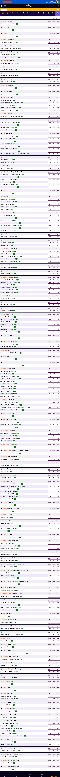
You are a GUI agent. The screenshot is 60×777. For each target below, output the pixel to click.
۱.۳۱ (58, 478)
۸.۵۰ (58, 136)
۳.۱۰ (50, 69)
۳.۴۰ (54, 69)
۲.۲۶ (58, 531)
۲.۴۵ (50, 573)
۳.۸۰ (54, 36)
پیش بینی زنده (42, 776)
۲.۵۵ (50, 209)
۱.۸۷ (50, 187)
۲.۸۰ (58, 110)
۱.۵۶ (50, 179)
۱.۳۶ (50, 317)
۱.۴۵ (50, 30)
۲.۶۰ (50, 256)
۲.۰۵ (58, 107)
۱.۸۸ (50, 230)
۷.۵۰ (58, 280)
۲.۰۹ (50, 228)
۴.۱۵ (54, 81)
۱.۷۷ (58, 329)
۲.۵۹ (58, 130)
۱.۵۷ (58, 290)
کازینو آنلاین (18, 776)
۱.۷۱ (50, 204)
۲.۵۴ (50, 130)
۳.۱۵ (54, 110)
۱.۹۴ (50, 105)
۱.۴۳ (50, 379)
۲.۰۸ (50, 75)
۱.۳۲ (58, 63)
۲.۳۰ (50, 110)
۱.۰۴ (50, 236)
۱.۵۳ (50, 254)
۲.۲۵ (58, 69)
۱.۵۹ (50, 81)
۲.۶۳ (58, 207)
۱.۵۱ (50, 116)
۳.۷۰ (58, 75)
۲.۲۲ (50, 386)
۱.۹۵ (50, 177)
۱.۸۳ (50, 424)
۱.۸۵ (50, 223)
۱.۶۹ (50, 220)
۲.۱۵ (50, 726)
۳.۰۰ (54, 48)
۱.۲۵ (50, 57)
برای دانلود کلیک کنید (7, 1)
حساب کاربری (6, 776)
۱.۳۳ (50, 100)
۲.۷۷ (50, 602)
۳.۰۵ (54, 75)
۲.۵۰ (58, 182)
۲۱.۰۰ (58, 298)
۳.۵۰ (50, 174)
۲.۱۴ (58, 396)
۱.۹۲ (58, 407)
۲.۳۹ (58, 184)
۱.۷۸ (50, 511)
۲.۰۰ (58, 471)
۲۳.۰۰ (58, 236)
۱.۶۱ (58, 605)
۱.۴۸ (50, 88)
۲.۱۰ (50, 410)
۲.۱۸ (58, 127)
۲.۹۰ (50, 218)
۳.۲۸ (54, 105)
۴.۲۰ (58, 141)
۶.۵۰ (58, 590)
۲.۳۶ (50, 184)
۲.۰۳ (50, 653)
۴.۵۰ (54, 30)
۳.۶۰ (54, 138)
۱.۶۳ (50, 138)
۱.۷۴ (58, 174)
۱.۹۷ (58, 405)
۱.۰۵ (50, 298)
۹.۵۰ (58, 24)
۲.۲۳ (50, 143)
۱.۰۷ (50, 436)
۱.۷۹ (58, 393)
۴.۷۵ (50, 36)
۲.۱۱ (58, 567)
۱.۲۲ (50, 24)
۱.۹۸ (50, 607)
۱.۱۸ (50, 102)
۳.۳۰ (54, 143)
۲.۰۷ (50, 202)
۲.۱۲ (50, 225)
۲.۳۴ (58, 215)
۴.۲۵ (54, 179)
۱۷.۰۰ (58, 453)
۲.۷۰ (58, 153)
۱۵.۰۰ (58, 159)
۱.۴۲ (50, 162)
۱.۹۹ (50, 416)
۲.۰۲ (50, 684)
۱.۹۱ (58, 48)
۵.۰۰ (50, 42)
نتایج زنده (30, 776)
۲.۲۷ (58, 256)
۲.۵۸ (50, 528)
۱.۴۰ (50, 125)
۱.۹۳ (50, 523)
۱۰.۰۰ (58, 122)
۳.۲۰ (54, 130)
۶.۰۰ (58, 30)
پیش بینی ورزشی (54, 776)
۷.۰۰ (54, 24)
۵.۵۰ (54, 54)
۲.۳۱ (50, 153)
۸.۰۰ (58, 57)
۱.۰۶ (50, 159)
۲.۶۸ (58, 410)
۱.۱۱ (58, 402)
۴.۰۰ (54, 42)
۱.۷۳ (50, 151)
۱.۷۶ (50, 199)
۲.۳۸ (58, 365)
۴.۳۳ (54, 94)
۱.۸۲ (58, 438)
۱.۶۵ (58, 36)
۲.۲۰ (50, 273)
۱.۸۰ (58, 324)
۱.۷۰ (50, 659)
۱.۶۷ (50, 141)
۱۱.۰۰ (54, 298)
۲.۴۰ (50, 389)
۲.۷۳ (58, 143)
